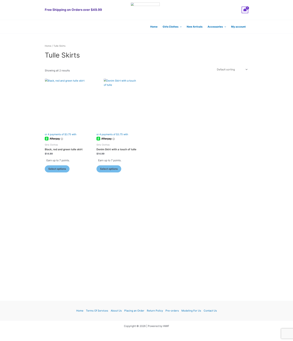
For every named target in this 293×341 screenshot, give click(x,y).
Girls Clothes (170, 26)
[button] (180, 27)
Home (154, 26)
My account (238, 26)
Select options (57, 168)
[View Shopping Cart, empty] (245, 10)
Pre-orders (172, 310)
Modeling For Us (191, 310)
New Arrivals (194, 26)
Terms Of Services (97, 310)
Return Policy (155, 310)
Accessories (215, 26)
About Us (116, 310)
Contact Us (210, 310)
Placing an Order (134, 310)
